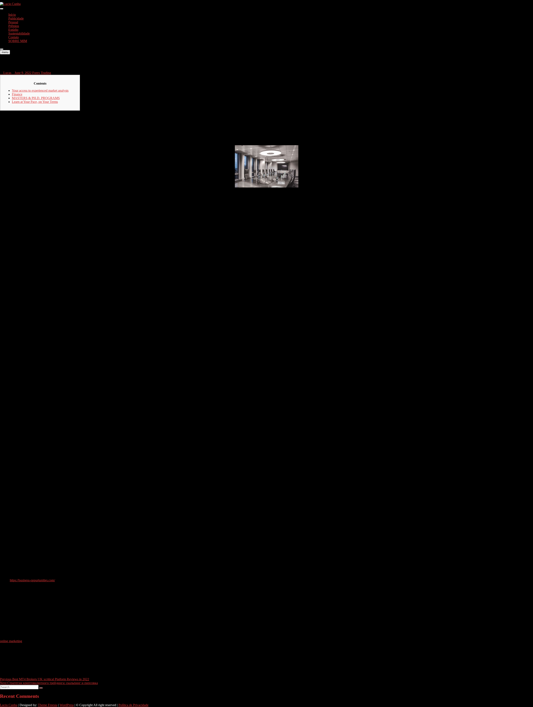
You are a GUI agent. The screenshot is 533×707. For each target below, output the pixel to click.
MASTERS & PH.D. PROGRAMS (36, 98)
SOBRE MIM (17, 41)
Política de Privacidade (133, 705)
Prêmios (13, 26)
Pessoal (13, 22)
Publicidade (16, 18)
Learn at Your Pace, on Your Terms (35, 102)
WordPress (67, 705)
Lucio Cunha (8, 705)
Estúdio (13, 29)
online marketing (11, 641)
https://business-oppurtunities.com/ (32, 580)
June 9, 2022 (23, 73)
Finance (17, 94)
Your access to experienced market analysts (40, 90)
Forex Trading (41, 73)
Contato (13, 37)
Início (12, 14)
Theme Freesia (47, 705)
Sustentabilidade (19, 33)
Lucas (6, 73)
